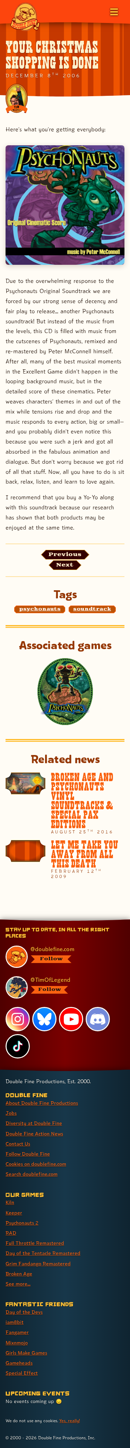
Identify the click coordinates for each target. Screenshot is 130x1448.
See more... (18, 1284)
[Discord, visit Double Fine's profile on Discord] (98, 1019)
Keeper (14, 1213)
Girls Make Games (26, 1353)
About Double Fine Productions (42, 1103)
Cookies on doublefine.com (36, 1164)
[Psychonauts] (65, 691)
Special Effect (22, 1373)
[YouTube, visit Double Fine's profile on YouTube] (71, 1019)
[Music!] (65, 205)
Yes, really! (69, 1420)
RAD (11, 1233)
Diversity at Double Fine (34, 1123)
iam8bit (15, 1322)
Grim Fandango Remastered (38, 1263)
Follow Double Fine (28, 1154)
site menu (60, 920)
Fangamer (17, 1332)
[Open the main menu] (113, 11)
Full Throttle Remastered (35, 1243)
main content (90, 920)
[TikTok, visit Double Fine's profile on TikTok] (18, 1046)
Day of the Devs (24, 1312)
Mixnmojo (17, 1343)
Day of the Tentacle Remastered (43, 1253)
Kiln (10, 1202)
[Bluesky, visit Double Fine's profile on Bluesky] (44, 1019)
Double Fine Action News (34, 1134)
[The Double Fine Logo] (25, 16)
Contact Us (18, 1144)
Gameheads (19, 1363)
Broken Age (19, 1274)
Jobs (11, 1113)
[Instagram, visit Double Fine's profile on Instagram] (18, 1019)
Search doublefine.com (32, 1174)
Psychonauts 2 (22, 1223)
